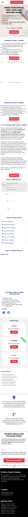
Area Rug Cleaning (8, 234)
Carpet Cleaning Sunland (8, 379)
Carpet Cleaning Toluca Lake (8, 380)
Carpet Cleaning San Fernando (9, 376)
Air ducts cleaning (8, 240)
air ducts (16, 475)
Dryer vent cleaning (9, 237)
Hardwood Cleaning (9, 224)
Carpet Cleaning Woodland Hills (9, 385)
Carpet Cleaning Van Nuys (8, 383)
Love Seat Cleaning (8, 231)
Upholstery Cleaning (9, 228)
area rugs (12, 475)
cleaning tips (19, 465)
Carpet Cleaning (8, 221)
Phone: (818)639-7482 (6, 495)
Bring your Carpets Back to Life (14, 418)
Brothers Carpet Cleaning (12, 183)
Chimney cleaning (8, 243)
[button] (3, 2)
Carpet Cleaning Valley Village (9, 382)
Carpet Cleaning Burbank (8, 374)
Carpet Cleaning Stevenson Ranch (10, 377)
